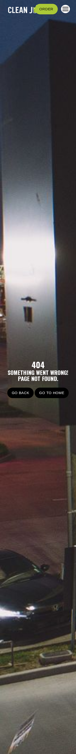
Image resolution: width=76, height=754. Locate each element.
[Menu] (65, 9)
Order (46, 9)
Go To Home (51, 393)
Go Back (20, 393)
